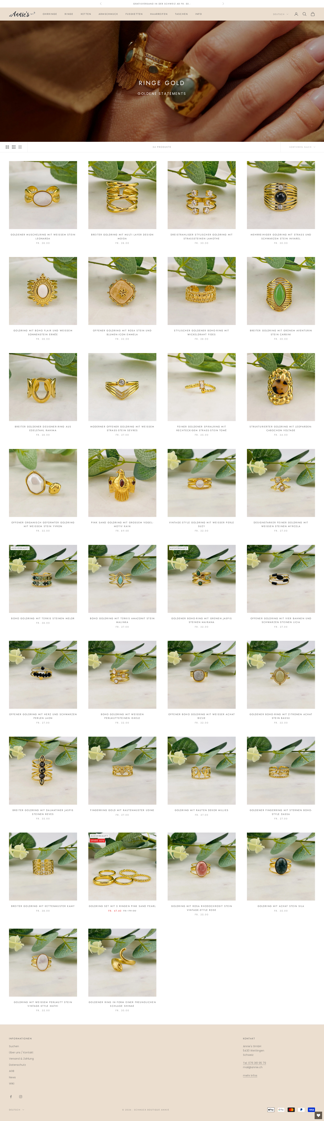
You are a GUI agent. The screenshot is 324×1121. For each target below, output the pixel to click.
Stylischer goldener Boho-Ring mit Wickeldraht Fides (201, 332)
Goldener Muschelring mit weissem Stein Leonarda (43, 236)
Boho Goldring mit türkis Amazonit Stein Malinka (122, 620)
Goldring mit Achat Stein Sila (281, 906)
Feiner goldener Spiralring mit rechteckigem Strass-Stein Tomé (201, 428)
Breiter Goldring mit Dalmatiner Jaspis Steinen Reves (43, 812)
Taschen (181, 14)
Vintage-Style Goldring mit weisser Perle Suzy (201, 524)
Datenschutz (17, 1065)
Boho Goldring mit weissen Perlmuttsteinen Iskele (122, 716)
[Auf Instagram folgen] (20, 1097)
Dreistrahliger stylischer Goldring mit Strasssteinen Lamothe (202, 236)
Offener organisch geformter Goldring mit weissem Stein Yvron (43, 524)
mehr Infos (250, 1075)
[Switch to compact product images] (20, 147)
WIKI (11, 1083)
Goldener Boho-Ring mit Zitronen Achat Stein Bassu (281, 716)
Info (198, 14)
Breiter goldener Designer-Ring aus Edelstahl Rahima (43, 428)
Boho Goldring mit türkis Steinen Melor (43, 618)
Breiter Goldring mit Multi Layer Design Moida (122, 236)
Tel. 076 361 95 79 (254, 1063)
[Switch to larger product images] (7, 147)
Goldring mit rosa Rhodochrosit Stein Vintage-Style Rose (201, 908)
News (12, 1077)
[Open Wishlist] (318, 1115)
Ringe (69, 14)
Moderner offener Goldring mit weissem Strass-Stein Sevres (122, 428)
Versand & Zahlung (21, 1059)
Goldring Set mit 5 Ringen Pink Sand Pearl (122, 906)
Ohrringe (50, 14)
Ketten (86, 14)
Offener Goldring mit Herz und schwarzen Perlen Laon (43, 716)
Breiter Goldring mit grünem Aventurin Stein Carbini (281, 332)
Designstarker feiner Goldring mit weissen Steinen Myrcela (281, 524)
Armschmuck (108, 14)
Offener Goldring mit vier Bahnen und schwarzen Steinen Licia (281, 620)
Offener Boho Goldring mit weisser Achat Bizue (201, 716)
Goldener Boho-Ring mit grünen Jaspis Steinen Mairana (201, 620)
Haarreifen (159, 14)
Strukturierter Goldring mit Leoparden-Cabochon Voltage (281, 428)
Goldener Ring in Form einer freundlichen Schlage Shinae (122, 1004)
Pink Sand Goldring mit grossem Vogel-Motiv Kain (122, 524)
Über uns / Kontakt (21, 1052)
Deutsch (279, 14)
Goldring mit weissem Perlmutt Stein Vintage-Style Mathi (43, 1004)
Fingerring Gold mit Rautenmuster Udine (122, 810)
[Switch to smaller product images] (13, 147)
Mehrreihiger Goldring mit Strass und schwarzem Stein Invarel (281, 236)
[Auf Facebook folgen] (11, 1097)
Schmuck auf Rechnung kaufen (162, 3)
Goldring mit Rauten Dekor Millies (202, 810)
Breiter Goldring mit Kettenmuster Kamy (43, 906)
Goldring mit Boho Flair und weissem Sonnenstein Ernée (43, 332)
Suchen (14, 1046)
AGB (11, 1071)
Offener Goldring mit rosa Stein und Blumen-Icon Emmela (122, 332)
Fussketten (134, 14)
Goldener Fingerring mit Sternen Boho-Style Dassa (281, 812)
